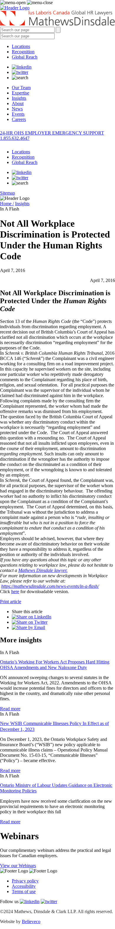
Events (18, 114)
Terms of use (24, 891)
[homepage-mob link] (14, 7)
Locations (21, 46)
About (18, 103)
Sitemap (7, 192)
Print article (10, 601)
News (17, 108)
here (15, 591)
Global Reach (24, 56)
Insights (19, 98)
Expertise (20, 92)
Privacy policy (25, 880)
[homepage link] (57, 19)
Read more (10, 708)
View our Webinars (18, 865)
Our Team (21, 87)
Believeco (31, 921)
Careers (19, 119)
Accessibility (24, 886)
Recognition (23, 51)
